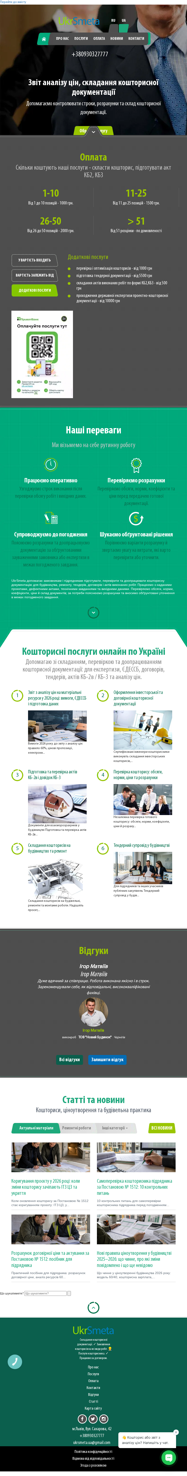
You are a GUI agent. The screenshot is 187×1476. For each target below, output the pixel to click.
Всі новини (161, 1128)
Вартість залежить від (35, 276)
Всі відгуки (69, 1060)
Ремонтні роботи (76, 1128)
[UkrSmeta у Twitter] (93, 1419)
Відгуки (93, 1395)
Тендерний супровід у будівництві (142, 845)
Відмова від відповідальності (93, 1459)
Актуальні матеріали (36, 1128)
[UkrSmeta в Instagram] (103, 1419)
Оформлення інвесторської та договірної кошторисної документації (138, 698)
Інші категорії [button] (113, 1128)
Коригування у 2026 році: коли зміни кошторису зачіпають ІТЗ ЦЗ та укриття (45, 1187)
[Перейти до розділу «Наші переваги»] (93, 131)
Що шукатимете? (12, 1293)
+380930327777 (90, 54)
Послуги (81, 39)
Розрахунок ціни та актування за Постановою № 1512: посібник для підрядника (50, 1259)
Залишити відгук (107, 1060)
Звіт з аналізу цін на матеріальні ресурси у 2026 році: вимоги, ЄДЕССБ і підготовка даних (57, 698)
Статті (93, 1402)
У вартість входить (34, 260)
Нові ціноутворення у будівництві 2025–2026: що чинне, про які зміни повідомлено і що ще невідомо (134, 1259)
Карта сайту (93, 1408)
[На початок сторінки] (93, 1308)
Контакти (136, 39)
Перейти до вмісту (13, 2)
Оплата (99, 39)
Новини (116, 39)
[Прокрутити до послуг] (93, 613)
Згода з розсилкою (93, 1465)
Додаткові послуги (35, 291)
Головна (46, 39)
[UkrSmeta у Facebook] (82, 1419)
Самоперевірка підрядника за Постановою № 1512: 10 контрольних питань (134, 1187)
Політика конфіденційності (93, 1452)
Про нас (62, 39)
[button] (15, 1361)
